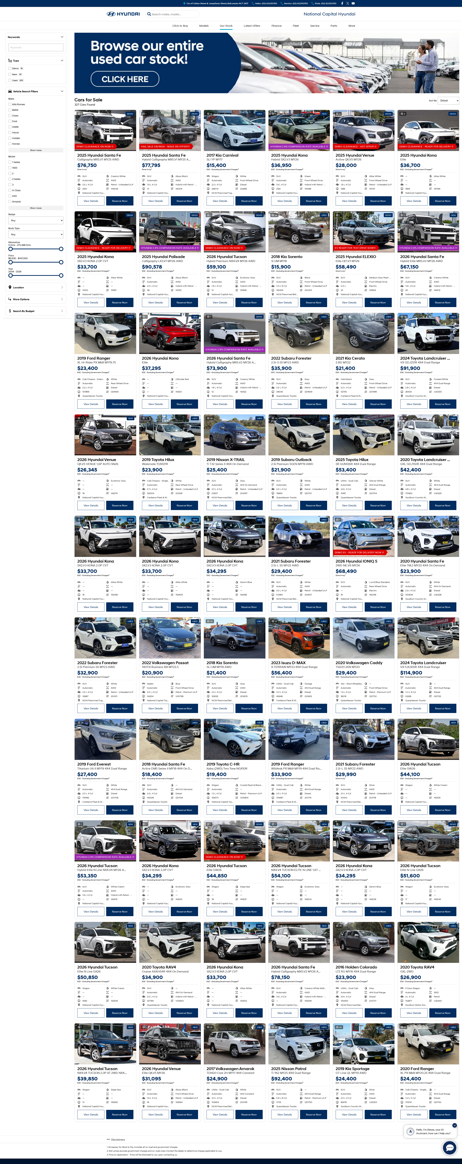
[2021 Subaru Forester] (299, 536)
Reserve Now (120, 200)
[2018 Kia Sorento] (299, 231)
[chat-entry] (449, 1148)
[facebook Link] (342, 3)
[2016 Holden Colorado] (363, 942)
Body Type (14, 228)
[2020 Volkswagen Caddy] (363, 637)
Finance (277, 25)
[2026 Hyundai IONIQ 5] (363, 536)
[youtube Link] (353, 3)
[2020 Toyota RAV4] (170, 942)
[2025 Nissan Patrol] (299, 1043)
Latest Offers (252, 25)
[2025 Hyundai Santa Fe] (105, 130)
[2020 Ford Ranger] (428, 1043)
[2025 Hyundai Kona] (299, 130)
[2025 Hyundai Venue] (363, 130)
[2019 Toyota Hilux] (170, 435)
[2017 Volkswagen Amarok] (234, 1043)
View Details (91, 200)
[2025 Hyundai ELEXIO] (363, 231)
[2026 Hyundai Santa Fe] (428, 231)
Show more (36, 150)
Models (204, 25)
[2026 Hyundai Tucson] (234, 231)
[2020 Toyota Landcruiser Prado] (428, 435)
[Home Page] (123, 14)
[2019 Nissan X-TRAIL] (234, 435)
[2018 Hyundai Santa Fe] (170, 739)
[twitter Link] (347, 3)
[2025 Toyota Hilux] (363, 435)
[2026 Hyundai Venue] (105, 435)
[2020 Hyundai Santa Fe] (428, 536)
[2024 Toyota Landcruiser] (428, 637)
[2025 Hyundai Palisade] (170, 231)
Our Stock (226, 25)
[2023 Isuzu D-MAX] (299, 637)
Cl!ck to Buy (180, 25)
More (352, 25)
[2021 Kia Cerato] (363, 333)
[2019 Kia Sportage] (363, 1043)
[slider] (10, 249)
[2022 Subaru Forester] (299, 333)
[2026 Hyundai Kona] (170, 333)
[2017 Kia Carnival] (234, 130)
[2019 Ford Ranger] (105, 333)
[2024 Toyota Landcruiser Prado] (428, 333)
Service (314, 25)
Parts (334, 25)
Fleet (296, 25)
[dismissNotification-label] (454, 1125)
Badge (11, 214)
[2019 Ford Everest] (105, 739)
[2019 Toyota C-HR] (234, 739)
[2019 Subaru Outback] (299, 435)
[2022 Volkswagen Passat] (170, 637)
